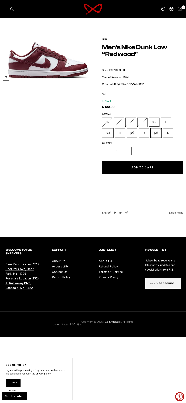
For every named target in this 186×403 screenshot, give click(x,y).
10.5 (108, 132)
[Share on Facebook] (110, 212)
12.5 (156, 132)
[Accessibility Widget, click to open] (179, 396)
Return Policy (61, 277)
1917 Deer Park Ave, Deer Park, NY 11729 (22, 268)
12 (144, 132)
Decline (13, 390)
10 (166, 122)
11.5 (132, 132)
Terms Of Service (111, 272)
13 (168, 132)
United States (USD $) (66, 324)
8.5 (130, 122)
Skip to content (14, 396)
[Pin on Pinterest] (115, 212)
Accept (13, 382)
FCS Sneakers (112, 321)
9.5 (154, 122)
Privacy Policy (108, 277)
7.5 (107, 122)
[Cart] (179, 9)
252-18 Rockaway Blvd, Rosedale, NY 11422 (22, 283)
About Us (58, 261)
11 (120, 132)
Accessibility (60, 266)
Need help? (176, 212)
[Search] (12, 9)
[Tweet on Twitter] (120, 212)
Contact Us (59, 272)
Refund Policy (108, 266)
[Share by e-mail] (126, 212)
